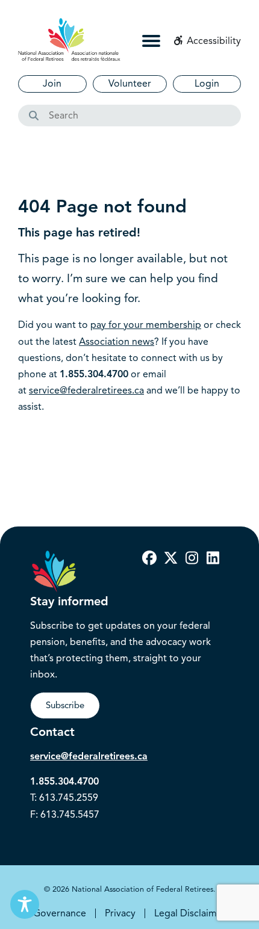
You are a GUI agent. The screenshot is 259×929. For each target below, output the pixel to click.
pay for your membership (145, 325)
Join (52, 84)
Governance (59, 913)
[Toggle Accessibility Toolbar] (24, 904)
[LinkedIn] (213, 558)
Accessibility (212, 41)
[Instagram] (192, 558)
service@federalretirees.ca (86, 390)
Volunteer (129, 84)
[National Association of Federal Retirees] (69, 39)
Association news (116, 342)
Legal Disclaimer (190, 913)
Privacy (120, 913)
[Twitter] (170, 558)
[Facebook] (149, 558)
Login (207, 84)
